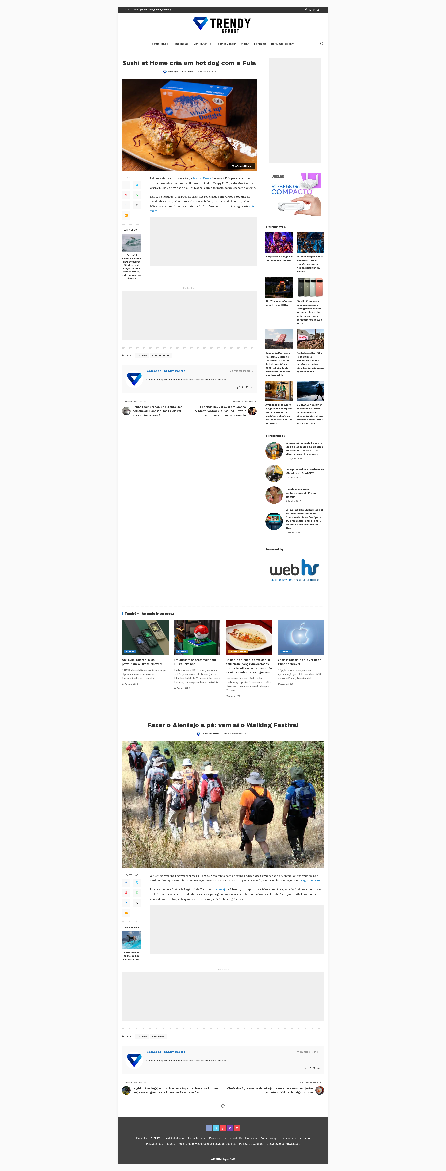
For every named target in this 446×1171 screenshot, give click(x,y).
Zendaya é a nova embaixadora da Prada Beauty (301, 493)
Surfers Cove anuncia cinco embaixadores (131, 956)
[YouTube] (322, 10)
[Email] (126, 215)
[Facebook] (306, 10)
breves (143, 355)
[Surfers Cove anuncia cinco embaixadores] (131, 940)
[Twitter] (310, 10)
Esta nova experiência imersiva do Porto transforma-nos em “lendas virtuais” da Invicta (310, 264)
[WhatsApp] (137, 195)
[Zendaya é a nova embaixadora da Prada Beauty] (274, 495)
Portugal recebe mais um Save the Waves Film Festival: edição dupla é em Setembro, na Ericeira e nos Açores (131, 266)
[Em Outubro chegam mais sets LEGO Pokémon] (197, 637)
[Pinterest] (314, 10)
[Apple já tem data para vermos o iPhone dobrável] (301, 637)
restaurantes (161, 355)
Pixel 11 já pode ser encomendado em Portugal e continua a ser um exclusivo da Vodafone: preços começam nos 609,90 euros (309, 312)
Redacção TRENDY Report (182, 72)
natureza (158, 1036)
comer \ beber (238, 651)
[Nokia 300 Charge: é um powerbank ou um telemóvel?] (145, 637)
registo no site (310, 880)
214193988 (131, 10)
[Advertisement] (203, 241)
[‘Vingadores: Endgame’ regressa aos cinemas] (279, 242)
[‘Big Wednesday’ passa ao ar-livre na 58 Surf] (279, 287)
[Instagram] (318, 10)
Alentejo (221, 889)
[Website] (238, 387)
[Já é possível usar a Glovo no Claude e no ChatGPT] (274, 473)
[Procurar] (322, 44)
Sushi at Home (202, 178)
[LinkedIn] (126, 205)
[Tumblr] (137, 205)
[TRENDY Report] (223, 25)
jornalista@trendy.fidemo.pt (158, 10)
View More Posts (240, 371)
